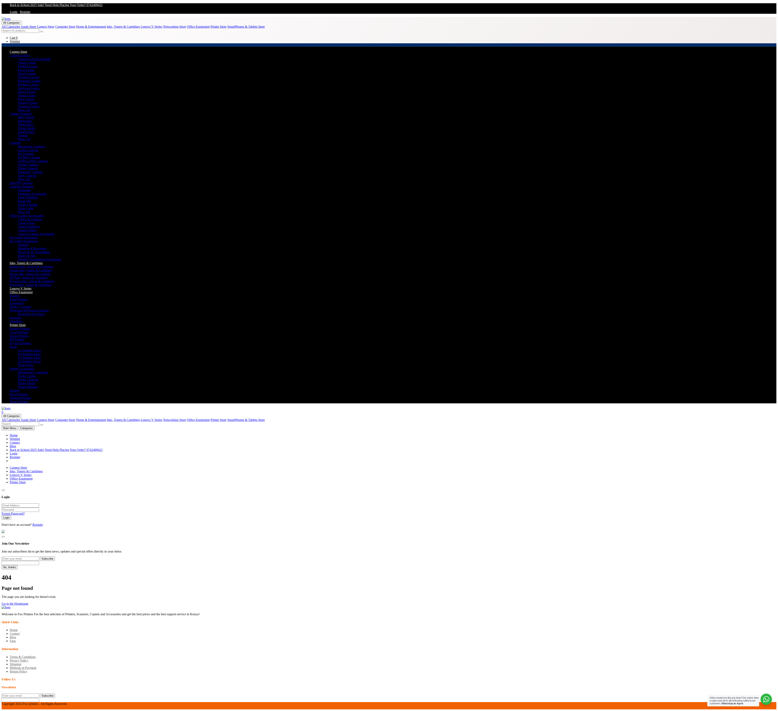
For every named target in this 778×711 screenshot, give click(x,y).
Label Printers (19, 299)
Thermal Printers (20, 398)
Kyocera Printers (20, 343)
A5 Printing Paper (29, 357)
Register (25, 12)
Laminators (17, 303)
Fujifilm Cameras (29, 157)
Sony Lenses (26, 99)
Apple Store (28, 26)
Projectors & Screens (31, 314)
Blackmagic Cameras (31, 146)
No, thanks (9, 567)
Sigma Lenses (27, 92)
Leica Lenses (26, 70)
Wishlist (15, 439)
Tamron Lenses (27, 102)
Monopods (25, 121)
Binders (15, 296)
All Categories (11, 22)
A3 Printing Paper (29, 350)
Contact (15, 442)
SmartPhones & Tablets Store (246, 26)
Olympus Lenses (28, 77)
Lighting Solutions (21, 186)
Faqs (13, 641)
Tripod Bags (26, 124)
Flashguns (24, 190)
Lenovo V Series (151, 26)
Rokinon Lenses (28, 84)
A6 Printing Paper (29, 361)
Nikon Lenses (27, 73)
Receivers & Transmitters (34, 252)
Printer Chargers (28, 379)
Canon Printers (19, 332)
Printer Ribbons (28, 387)
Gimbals (23, 245)
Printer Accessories (22, 368)
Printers (14, 390)
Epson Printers (19, 336)
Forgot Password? (13, 513)
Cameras (15, 143)
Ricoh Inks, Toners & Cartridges (30, 285)
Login (13, 12)
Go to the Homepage (15, 603)
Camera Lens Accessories (34, 59)
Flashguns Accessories (32, 194)
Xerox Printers (19, 401)
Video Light (25, 208)
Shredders (16, 321)
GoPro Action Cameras (33, 161)
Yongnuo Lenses (28, 106)
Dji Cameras (26, 153)
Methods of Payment (23, 668)
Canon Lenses (27, 62)
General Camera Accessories (36, 234)
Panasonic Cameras (30, 172)
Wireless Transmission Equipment (39, 259)
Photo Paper (25, 365)
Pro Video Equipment (23, 241)
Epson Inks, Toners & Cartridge (30, 274)
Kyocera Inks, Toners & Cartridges (32, 281)
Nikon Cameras (28, 168)
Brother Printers (20, 328)
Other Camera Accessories (27, 215)
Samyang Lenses (29, 88)
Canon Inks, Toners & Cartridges (31, 270)
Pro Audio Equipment (24, 237)
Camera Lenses (19, 55)
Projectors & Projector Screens (29, 310)
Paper (13, 347)
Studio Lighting (28, 204)
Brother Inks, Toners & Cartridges (31, 266)
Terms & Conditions (23, 657)
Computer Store (65, 26)
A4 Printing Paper (29, 354)
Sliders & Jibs (26, 255)
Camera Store (45, 26)
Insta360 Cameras (21, 183)
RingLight (24, 201)
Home (14, 435)
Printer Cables (27, 376)
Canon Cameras (28, 150)
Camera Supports (21, 113)
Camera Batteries (29, 226)
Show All (24, 110)
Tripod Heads (26, 128)
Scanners (15, 317)
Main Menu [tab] (9, 428)
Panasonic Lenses (29, 81)
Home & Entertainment (91, 26)
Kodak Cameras (28, 164)
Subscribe (47, 558)
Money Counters (20, 306)
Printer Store (219, 26)
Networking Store (174, 26)
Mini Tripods (26, 117)
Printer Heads (26, 383)
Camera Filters (27, 230)
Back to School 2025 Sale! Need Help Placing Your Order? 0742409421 (56, 5)
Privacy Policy (19, 660)
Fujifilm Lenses (28, 66)
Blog (13, 446)
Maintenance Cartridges (33, 372)
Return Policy (18, 671)
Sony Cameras (27, 175)
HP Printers (17, 339)
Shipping (15, 664)
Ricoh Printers (19, 394)
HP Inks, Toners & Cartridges (29, 277)
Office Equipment (198, 26)
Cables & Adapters (30, 219)
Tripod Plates (26, 132)
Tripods (23, 135)
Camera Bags (26, 223)
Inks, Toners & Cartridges (123, 26)
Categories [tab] (26, 428)
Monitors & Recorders (32, 248)
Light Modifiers (28, 197)
